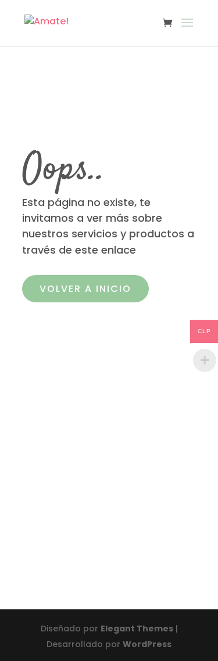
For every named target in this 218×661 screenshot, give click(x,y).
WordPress (147, 644)
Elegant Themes (137, 628)
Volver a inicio (85, 288)
